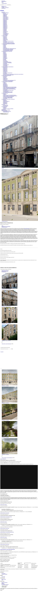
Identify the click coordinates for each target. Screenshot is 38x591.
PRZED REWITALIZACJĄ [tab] (5, 270)
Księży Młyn (3, 104)
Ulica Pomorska (5, 63)
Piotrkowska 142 (5, 76)
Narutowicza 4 (5, 36)
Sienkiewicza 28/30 (5, 39)
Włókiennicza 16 (5, 27)
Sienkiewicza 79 (5, 79)
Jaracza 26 (4, 13)
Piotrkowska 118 (5, 69)
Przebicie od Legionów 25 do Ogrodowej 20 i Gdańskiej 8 (10, 95)
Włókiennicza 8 (5, 24)
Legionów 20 (4, 94)
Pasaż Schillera (5, 73)
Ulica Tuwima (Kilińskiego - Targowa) (7, 50)
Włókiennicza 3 (3, 8)
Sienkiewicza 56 (5, 78)
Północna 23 (4, 53)
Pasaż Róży (4, 59)
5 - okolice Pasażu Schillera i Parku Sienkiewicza (7, 66)
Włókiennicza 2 (5, 20)
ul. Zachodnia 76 (4, 109)
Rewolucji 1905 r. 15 (5, 17)
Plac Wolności (5, 58)
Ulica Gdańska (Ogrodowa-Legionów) (7, 92)
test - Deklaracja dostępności (5, 584)
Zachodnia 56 (4, 57)
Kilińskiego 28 (5, 15)
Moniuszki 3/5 (5, 107)
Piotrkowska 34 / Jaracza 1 (6, 101)
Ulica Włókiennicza (5, 34)
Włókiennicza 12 (5, 25)
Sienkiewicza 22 (5, 38)
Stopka (2, 2)
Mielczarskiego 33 (5, 86)
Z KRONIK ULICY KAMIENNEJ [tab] (6, 226)
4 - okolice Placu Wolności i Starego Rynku (7, 51)
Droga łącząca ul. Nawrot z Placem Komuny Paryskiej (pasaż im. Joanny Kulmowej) (13, 74)
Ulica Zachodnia (5, 98)
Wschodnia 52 (5, 30)
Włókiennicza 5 (5, 22)
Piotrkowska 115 (5, 68)
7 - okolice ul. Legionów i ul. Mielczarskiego (7, 81)
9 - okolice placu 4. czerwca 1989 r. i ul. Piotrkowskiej (8, 99)
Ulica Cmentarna (5, 89)
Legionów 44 (4, 83)
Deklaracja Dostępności (4, 582)
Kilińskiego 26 (5, 14)
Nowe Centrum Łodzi (4, 106)
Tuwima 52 (4, 47)
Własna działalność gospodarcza (7, 111)
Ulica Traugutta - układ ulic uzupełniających (8, 42)
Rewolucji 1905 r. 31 (5, 19)
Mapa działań (3, 576)
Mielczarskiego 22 (5, 85)
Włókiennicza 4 (5, 21)
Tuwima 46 (4, 46)
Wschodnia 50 (5, 29)
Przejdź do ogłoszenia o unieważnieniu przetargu (6, 516)
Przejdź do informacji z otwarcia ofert (4, 528)
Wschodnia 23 (5, 54)
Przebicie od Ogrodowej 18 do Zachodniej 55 (8, 96)
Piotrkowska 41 (5, 102)
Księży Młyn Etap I (5, 105)
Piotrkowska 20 (5, 100)
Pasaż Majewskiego (5, 31)
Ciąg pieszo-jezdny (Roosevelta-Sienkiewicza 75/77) (9, 80)
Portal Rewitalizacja (4, 6)
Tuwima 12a (4, 40)
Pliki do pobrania (4, 579)
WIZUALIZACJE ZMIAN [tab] (5, 271)
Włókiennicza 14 (5, 26)
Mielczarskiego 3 (5, 84)
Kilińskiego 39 (5, 44)
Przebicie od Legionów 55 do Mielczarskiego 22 (9, 88)
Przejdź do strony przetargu (3, 504)
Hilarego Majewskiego (26, 228)
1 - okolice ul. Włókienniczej (5, 7)
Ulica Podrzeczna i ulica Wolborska (7, 62)
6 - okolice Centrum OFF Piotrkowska (6, 75)
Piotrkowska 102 (5, 67)
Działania (2, 10)
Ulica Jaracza (4, 32)
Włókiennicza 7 (5, 23)
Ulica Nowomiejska (5, 61)
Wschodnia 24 (5, 55)
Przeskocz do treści (4, 1)
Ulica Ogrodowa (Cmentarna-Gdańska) (8, 91)
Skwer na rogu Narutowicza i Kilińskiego (8, 49)
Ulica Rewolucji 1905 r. (6, 33)
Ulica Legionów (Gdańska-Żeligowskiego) (8, 90)
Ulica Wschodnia (5, 65)
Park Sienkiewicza (5, 71)
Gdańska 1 (4, 82)
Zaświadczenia (3, 573)
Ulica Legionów (5, 60)
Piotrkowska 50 (5, 103)
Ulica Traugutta (5, 41)
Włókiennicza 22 (5, 28)
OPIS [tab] (2, 225)
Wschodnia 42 (5, 56)
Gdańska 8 (4, 93)
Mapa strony (3, 583)
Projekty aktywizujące (4, 110)
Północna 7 (4, 52)
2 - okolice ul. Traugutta (4, 35)
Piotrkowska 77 (5, 37)
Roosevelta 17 (5, 77)
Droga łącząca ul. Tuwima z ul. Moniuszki (8, 108)
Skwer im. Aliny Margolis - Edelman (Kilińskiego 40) (9, 48)
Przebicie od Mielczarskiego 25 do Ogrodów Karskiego (9, 87)
